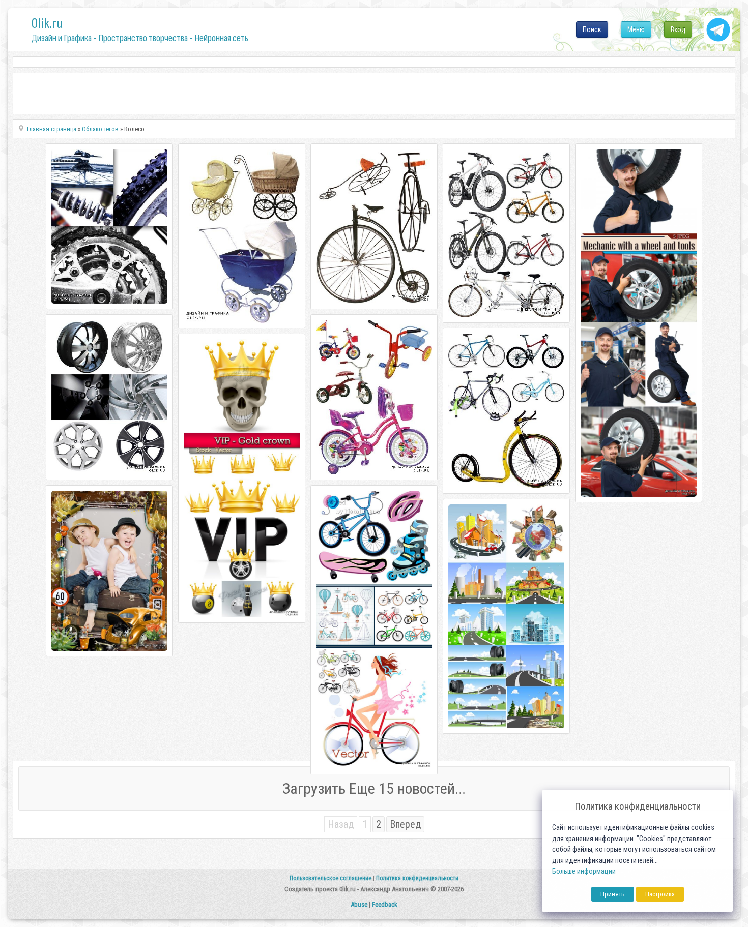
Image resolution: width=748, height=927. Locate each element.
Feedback (384, 904)
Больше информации (584, 871)
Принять (612, 894)
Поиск (592, 29)
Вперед (405, 824)
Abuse (359, 904)
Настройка (660, 894)
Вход (678, 29)
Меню (636, 29)
